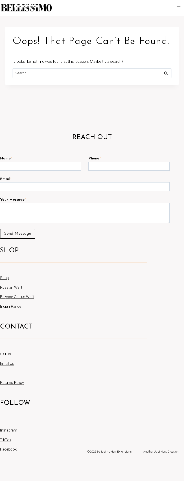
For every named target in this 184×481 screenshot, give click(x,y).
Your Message (13, 200)
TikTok (5, 440)
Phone (94, 158)
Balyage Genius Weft (17, 296)
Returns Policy (12, 382)
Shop (4, 277)
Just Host (160, 451)
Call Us (5, 354)
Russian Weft (11, 287)
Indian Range (10, 306)
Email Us (7, 363)
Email (5, 179)
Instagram (8, 430)
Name (6, 158)
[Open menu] (179, 7)
